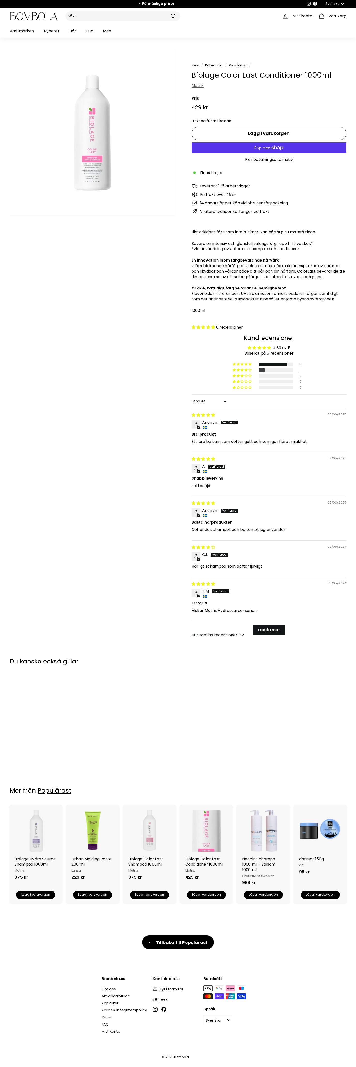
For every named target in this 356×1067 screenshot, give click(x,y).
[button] (204, 327)
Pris (195, 98)
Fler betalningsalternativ (269, 159)
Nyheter (52, 31)
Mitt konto (111, 1031)
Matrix (198, 85)
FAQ (105, 1024)
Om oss (109, 989)
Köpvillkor (110, 1003)
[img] (203, 415)
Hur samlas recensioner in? (218, 635)
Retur (107, 1017)
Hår (72, 31)
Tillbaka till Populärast (181, 942)
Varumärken (22, 31)
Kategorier (214, 65)
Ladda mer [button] (269, 630)
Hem (195, 65)
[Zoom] (15, 132)
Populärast (238, 65)
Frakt (196, 121)
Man (107, 31)
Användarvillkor (115, 996)
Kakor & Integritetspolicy (124, 1010)
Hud (89, 31)
